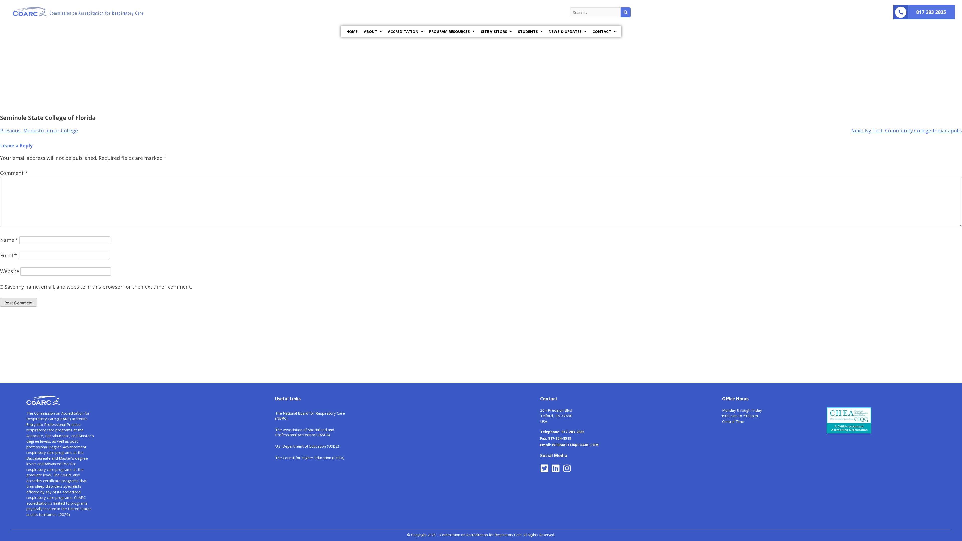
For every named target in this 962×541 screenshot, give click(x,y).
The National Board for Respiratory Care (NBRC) (310, 416)
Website (9, 271)
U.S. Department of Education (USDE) (307, 446)
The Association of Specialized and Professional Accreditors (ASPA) (304, 432)
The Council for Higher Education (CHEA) (309, 457)
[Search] (626, 12)
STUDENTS (528, 31)
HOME (352, 31)
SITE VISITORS (494, 31)
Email (8, 255)
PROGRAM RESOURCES (449, 31)
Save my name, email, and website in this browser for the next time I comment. (98, 286)
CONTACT (601, 31)
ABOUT (370, 31)
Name (9, 240)
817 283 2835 (931, 12)
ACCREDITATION (403, 31)
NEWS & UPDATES (565, 31)
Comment (14, 173)
